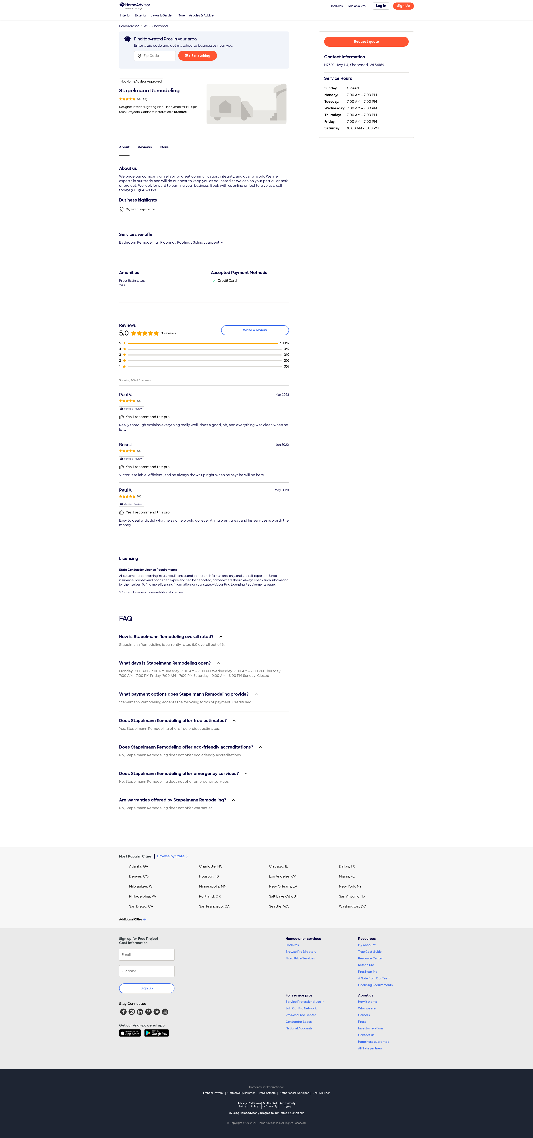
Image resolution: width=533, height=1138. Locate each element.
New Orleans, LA (283, 886)
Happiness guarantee (373, 1042)
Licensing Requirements (375, 985)
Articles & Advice (201, 15)
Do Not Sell (270, 1105)
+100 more (179, 112)
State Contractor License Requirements (148, 570)
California (255, 1105)
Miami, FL (347, 876)
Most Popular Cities (135, 856)
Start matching (197, 55)
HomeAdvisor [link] (129, 26)
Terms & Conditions (291, 1113)
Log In (381, 6)
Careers (364, 1015)
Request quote (366, 41)
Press (362, 1022)
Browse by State (170, 856)
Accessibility (287, 1105)
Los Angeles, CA (282, 876)
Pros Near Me (367, 972)
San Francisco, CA (214, 906)
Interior (125, 15)
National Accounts (299, 1028)
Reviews (145, 147)
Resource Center (370, 958)
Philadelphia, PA (142, 896)
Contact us (366, 1035)
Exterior (141, 15)
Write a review (255, 330)
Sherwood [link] (160, 26)
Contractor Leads (299, 1022)
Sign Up (403, 6)
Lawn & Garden (162, 15)
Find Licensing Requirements (245, 584)
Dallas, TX (347, 866)
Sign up (147, 988)
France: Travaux (213, 1093)
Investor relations (370, 1028)
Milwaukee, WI (141, 886)
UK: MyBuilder (321, 1093)
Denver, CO (139, 876)
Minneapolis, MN (212, 886)
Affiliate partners (370, 1048)
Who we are (367, 1008)
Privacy (242, 1105)
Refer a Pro (366, 965)
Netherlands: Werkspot (294, 1093)
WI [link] (146, 26)
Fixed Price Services (300, 958)
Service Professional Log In (305, 1002)
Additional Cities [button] (130, 919)
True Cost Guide (370, 952)
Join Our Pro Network (301, 1008)
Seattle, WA (279, 906)
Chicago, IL (278, 866)
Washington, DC (352, 906)
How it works (367, 1002)
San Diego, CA (141, 906)
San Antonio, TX (352, 896)
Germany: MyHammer (241, 1093)
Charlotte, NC (211, 866)
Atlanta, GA (138, 866)
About (124, 147)
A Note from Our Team (374, 978)
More (181, 15)
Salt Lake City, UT (283, 896)
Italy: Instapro (267, 1093)
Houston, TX (209, 876)
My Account (367, 945)
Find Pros (292, 945)
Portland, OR (210, 896)
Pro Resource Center (301, 1015)
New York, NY (350, 886)
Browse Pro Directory (301, 952)
